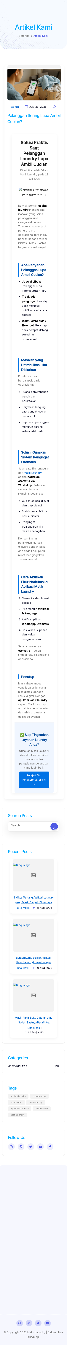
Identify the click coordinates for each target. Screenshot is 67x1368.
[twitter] (30, 1146)
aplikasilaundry (18, 1096)
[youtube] (40, 1146)
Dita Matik (23, 907)
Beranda (24, 35)
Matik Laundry (33, 472)
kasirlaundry (42, 1109)
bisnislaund (16, 1102)
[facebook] (50, 1146)
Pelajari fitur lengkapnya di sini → (34, 779)
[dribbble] (21, 1146)
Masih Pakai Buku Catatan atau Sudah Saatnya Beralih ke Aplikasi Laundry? (33, 1022)
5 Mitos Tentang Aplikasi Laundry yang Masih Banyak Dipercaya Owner (33, 902)
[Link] (19, 1323)
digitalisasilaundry (20, 1109)
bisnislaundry (35, 1102)
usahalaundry (17, 1115)
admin (15, 106)
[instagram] (11, 1146)
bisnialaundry (39, 1096)
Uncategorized (17, 1065)
